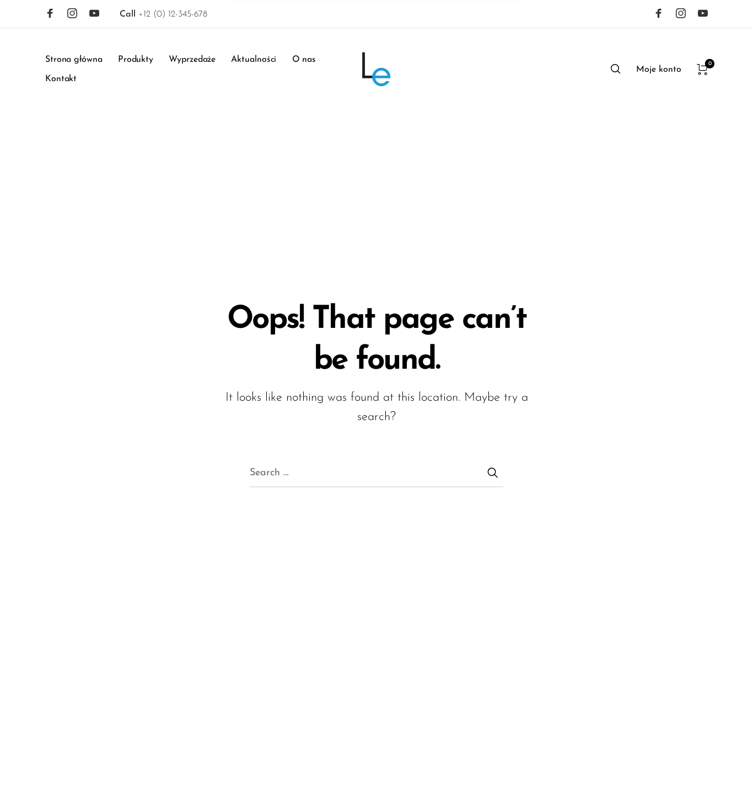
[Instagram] (72, 13)
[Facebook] (50, 13)
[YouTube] (94, 13)
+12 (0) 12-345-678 (163, 14)
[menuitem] (81, 60)
